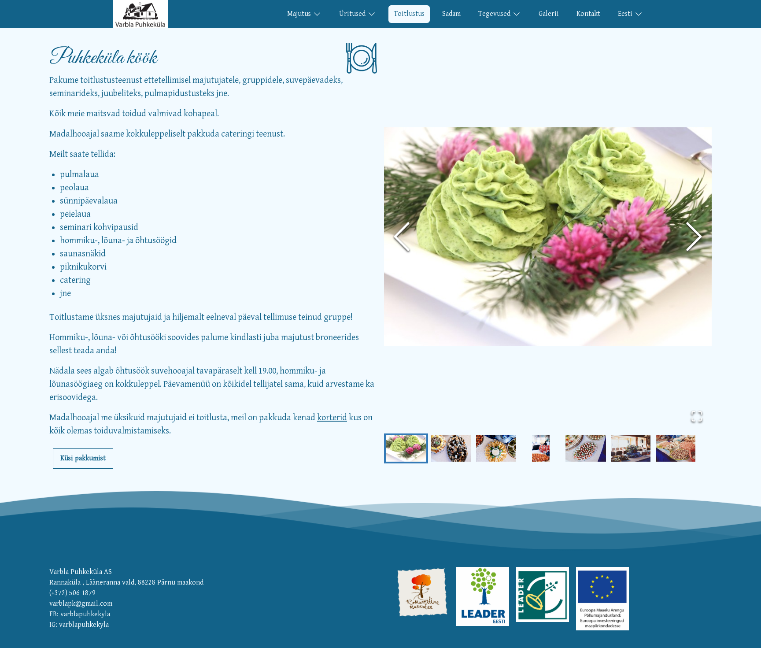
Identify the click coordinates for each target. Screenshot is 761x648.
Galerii (549, 14)
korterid (332, 418)
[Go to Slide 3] (496, 448)
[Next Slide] (694, 236)
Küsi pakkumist (83, 458)
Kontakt (588, 14)
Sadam (451, 14)
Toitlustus (409, 14)
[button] (548, 236)
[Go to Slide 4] (541, 448)
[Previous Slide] (401, 236)
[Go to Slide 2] (451, 448)
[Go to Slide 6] (631, 448)
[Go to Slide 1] (406, 448)
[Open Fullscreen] (697, 416)
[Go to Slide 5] (586, 448)
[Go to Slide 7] (676, 448)
